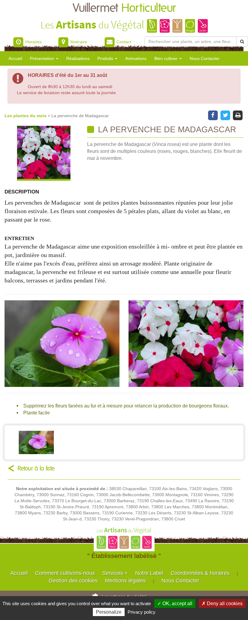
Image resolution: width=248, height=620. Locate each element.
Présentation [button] (42, 58)
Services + (115, 573)
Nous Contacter (205, 58)
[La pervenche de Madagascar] (44, 153)
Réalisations (78, 58)
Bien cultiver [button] (166, 58)
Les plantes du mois (26, 115)
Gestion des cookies (73, 581)
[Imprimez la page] (237, 114)
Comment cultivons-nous (65, 573)
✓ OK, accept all (174, 603)
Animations (135, 58)
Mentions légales (125, 581)
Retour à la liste (36, 468)
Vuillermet (124, 8)
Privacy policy (141, 612)
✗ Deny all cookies (222, 603)
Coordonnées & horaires (200, 573)
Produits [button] (105, 58)
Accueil (15, 58)
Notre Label (149, 573)
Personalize (109, 612)
